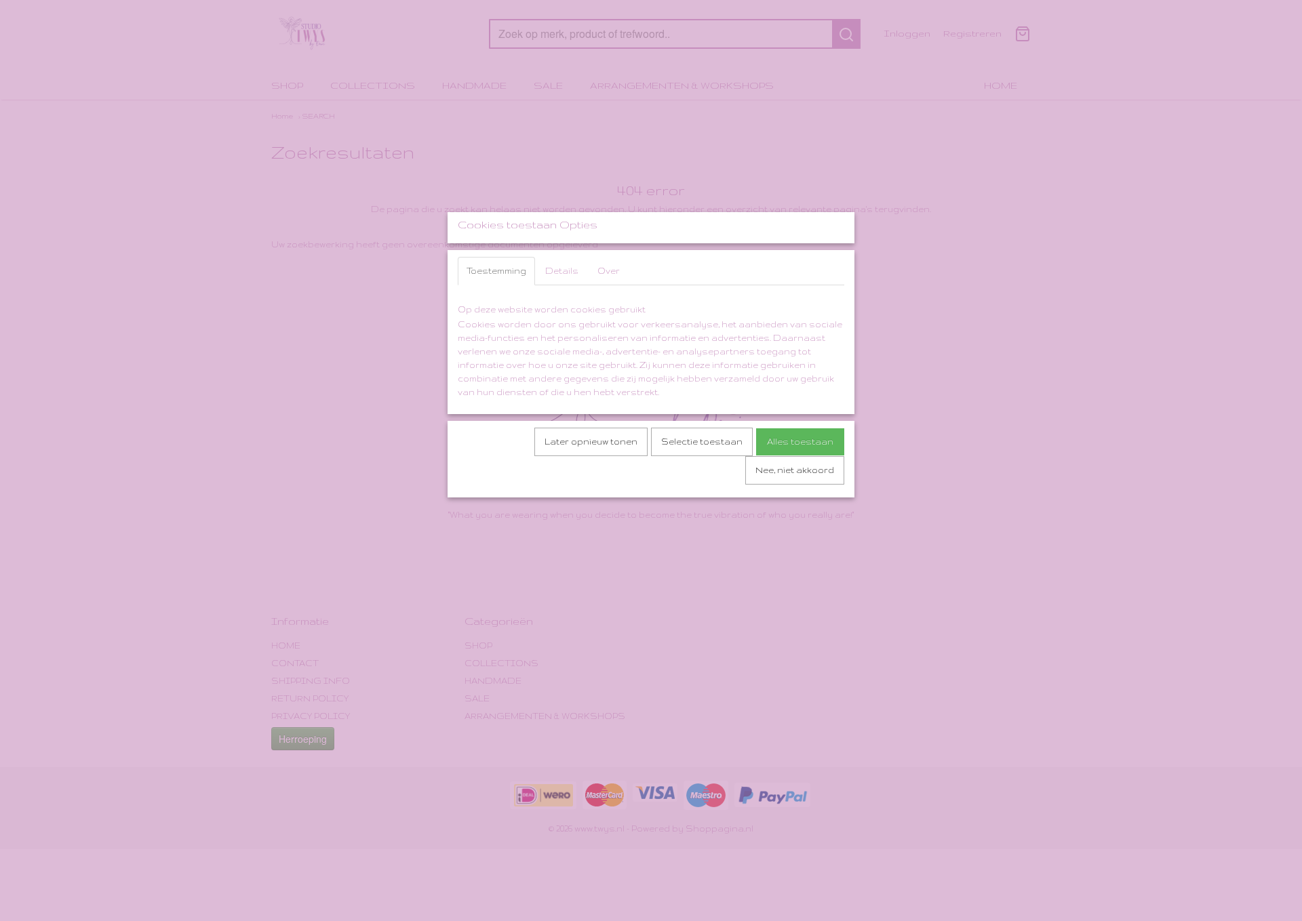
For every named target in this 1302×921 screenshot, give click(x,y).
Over (608, 270)
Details (561, 270)
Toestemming (496, 270)
